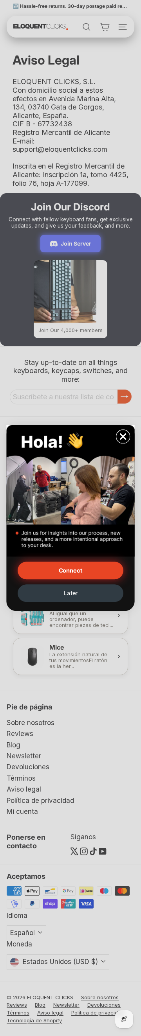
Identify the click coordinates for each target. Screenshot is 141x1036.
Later (70, 593)
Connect (71, 570)
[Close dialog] (123, 436)
